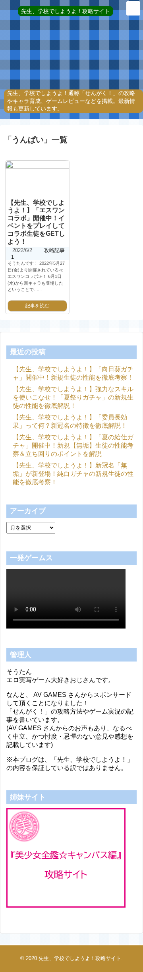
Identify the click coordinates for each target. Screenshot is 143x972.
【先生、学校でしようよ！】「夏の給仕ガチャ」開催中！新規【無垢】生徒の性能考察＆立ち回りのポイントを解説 (73, 445)
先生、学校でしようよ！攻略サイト (65, 11)
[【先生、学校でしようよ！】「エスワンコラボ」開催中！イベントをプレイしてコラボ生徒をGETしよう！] (37, 178)
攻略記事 (54, 250)
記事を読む (37, 305)
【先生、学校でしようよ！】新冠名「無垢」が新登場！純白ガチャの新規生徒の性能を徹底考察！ (73, 473)
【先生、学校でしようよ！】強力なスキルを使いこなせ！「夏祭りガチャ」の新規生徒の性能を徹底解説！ (73, 397)
